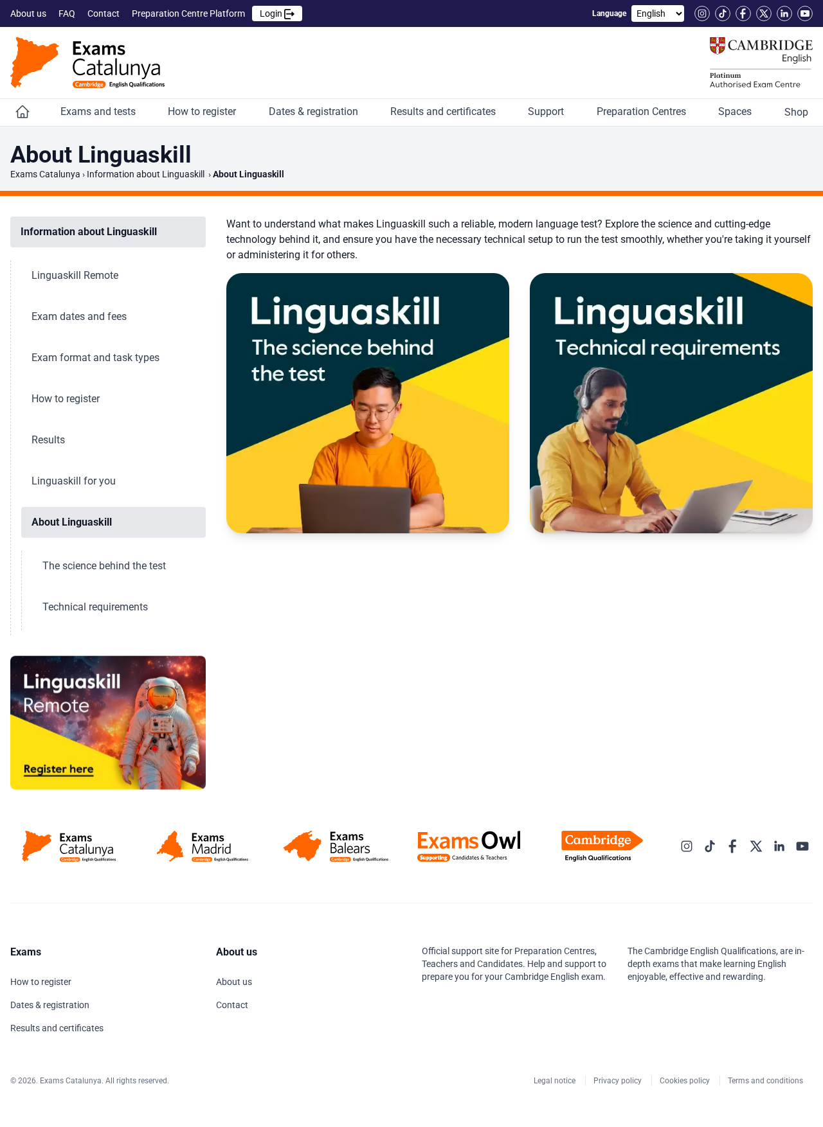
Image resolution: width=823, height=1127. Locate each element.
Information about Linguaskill (146, 174)
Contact (104, 13)
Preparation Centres (643, 111)
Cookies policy (686, 1080)
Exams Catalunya (45, 174)
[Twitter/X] (764, 13)
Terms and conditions (766, 1080)
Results (50, 440)
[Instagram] (702, 13)
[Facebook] (743, 13)
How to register (203, 111)
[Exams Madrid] (202, 846)
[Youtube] (805, 13)
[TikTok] (722, 13)
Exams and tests (99, 111)
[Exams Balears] (335, 846)
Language (609, 13)
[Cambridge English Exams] (87, 62)
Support (547, 111)
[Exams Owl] (469, 846)
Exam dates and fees (80, 316)
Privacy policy (618, 1080)
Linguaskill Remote (76, 275)
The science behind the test (105, 566)
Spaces (736, 111)
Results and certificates (444, 111)
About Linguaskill (73, 522)
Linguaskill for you (75, 481)
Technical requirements (96, 607)
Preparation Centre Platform (208, 13)
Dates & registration (315, 111)
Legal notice (555, 1080)
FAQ (68, 13)
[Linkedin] (784, 13)
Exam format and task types (97, 357)
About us (29, 13)
